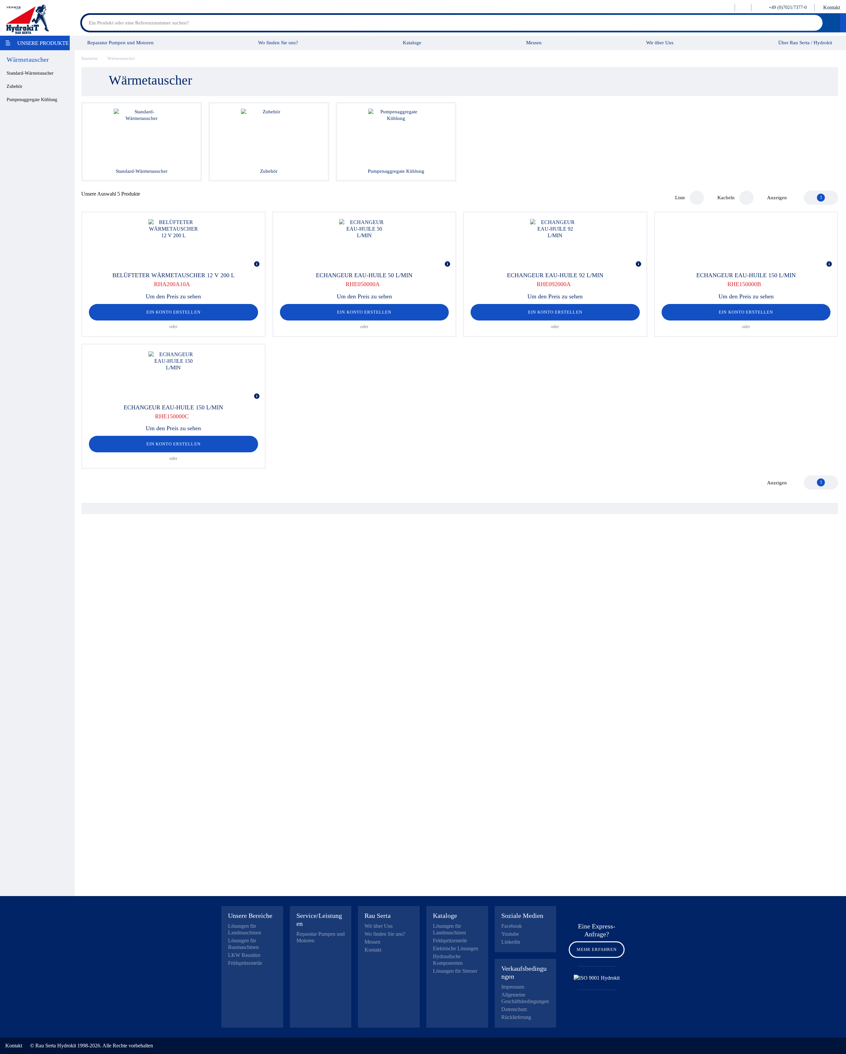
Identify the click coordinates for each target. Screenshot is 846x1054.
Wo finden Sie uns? (278, 42)
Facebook (511, 926)
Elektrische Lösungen (455, 948)
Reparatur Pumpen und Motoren (120, 42)
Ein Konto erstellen (173, 312)
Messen (534, 42)
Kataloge (412, 42)
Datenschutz (514, 1009)
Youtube (510, 934)
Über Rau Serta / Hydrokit (805, 42)
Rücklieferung (516, 1017)
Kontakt (831, 7)
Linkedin (510, 942)
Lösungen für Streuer (455, 971)
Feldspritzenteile (245, 963)
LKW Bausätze (244, 955)
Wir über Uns (659, 42)
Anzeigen (777, 197)
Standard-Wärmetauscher (30, 73)
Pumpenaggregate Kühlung (32, 99)
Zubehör (14, 86)
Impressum (512, 987)
